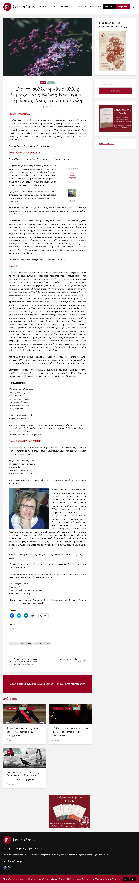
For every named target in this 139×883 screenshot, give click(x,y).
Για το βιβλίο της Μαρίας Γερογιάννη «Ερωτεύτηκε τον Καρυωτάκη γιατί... (23, 775)
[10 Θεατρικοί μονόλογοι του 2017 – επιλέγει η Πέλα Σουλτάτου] (70, 714)
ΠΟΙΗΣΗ (31, 7)
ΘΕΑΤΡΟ (68, 708)
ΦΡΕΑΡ (9, 7)
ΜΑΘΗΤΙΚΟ (109, 7)
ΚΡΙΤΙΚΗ (54, 7)
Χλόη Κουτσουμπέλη (42, 643)
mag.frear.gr (123, 7)
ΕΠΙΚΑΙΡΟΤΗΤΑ (67, 7)
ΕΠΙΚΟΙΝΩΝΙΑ (95, 7)
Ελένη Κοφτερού (25, 643)
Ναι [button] (125, 879)
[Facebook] (5, 867)
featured (13, 643)
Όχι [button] (132, 879)
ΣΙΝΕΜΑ (31, 708)
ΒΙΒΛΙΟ (43, 83)
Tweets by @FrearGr (106, 143)
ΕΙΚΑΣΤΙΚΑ (82, 7)
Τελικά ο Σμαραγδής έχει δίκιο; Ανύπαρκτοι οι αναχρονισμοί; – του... (23, 732)
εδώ (40, 603)
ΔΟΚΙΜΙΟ (20, 7)
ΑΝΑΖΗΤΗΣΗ (115, 91)
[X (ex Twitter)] (9, 867)
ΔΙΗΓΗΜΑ (42, 7)
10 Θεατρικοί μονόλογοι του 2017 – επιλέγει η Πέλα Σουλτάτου (70, 732)
